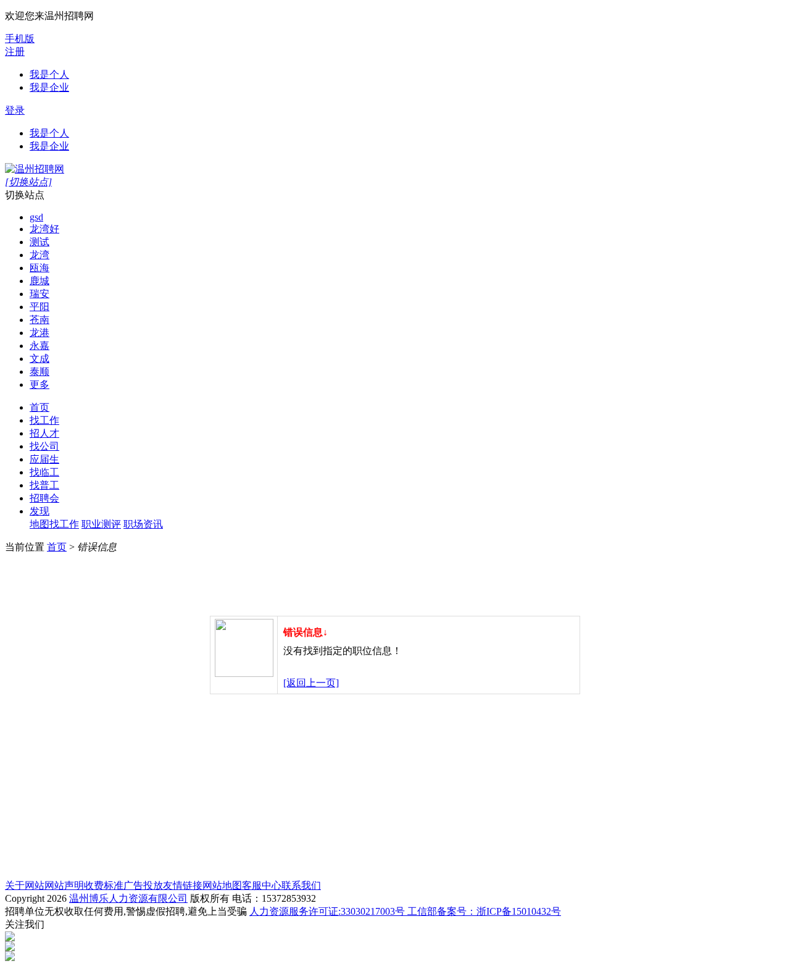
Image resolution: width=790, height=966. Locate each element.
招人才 (44, 433)
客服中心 (261, 885)
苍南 (39, 319)
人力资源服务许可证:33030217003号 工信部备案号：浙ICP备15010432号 (405, 911)
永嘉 (39, 345)
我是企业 (49, 87)
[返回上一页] (311, 683)
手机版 (20, 38)
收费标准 (103, 885)
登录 (15, 110)
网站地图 (222, 885)
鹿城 (39, 280)
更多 (39, 384)
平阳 (39, 306)
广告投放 (143, 885)
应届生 (44, 459)
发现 (39, 511)
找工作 (44, 420)
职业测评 (101, 524)
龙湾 (39, 255)
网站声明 (64, 885)
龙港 (39, 332)
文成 (39, 358)
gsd (36, 217)
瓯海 (39, 267)
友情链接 (182, 885)
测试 (39, 242)
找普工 (44, 485)
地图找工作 (54, 524)
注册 (15, 51)
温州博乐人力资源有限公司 (128, 898)
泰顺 (39, 371)
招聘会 (44, 498)
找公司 (44, 446)
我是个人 (49, 74)
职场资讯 (143, 524)
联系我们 (301, 885)
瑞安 (39, 293)
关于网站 (24, 885)
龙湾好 (44, 229)
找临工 (44, 472)
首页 (39, 407)
